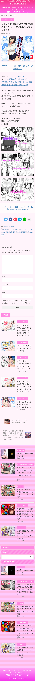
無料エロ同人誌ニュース (20, 4)
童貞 (2, 235)
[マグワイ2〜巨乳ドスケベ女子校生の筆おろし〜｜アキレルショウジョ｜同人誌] (20, 219)
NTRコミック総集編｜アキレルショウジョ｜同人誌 (24, 348)
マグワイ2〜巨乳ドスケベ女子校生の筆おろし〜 (17, 67)
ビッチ (22, 229)
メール (5, 285)
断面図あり (24, 232)
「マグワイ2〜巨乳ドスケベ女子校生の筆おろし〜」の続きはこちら (17, 208)
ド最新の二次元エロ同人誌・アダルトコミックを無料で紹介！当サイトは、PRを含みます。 (17, 671)
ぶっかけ (11, 229)
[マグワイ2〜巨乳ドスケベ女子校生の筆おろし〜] (17, 149)
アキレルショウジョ (16, 76)
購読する (7, 547)
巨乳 (14, 232)
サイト (4, 293)
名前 (4, 277)
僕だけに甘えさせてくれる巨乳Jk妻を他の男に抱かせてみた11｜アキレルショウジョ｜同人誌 (24, 366)
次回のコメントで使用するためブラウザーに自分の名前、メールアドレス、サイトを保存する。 (16, 302)
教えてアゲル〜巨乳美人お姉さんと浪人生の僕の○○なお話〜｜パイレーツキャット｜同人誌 (25, 514)
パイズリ (17, 229)
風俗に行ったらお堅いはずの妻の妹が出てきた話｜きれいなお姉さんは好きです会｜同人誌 (25, 473)
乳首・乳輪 (9, 232)
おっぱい (5, 229)
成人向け (18, 232)
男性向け (30, 232)
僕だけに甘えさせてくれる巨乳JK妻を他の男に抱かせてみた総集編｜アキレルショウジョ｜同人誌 (24, 330)
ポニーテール (28, 229)
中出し (3, 232)
